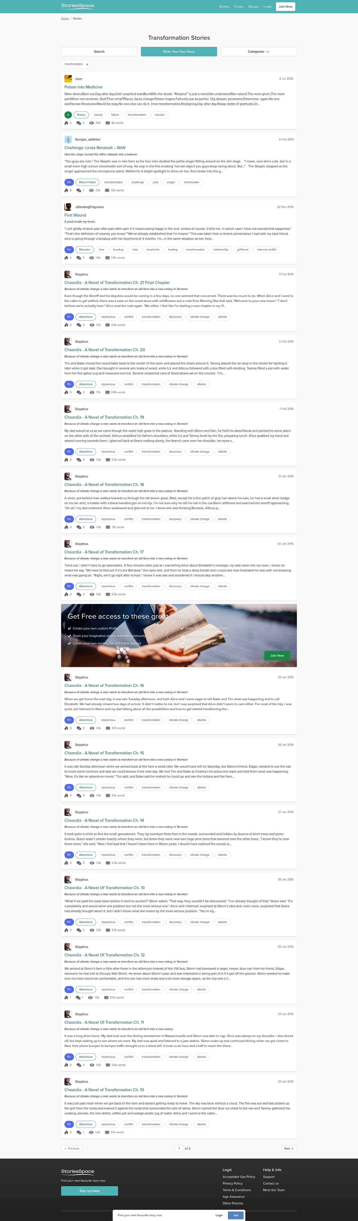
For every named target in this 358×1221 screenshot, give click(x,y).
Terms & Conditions (237, 1190)
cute (155, 182)
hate (135, 249)
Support (269, 1176)
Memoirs (84, 249)
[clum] (68, 79)
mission (160, 115)
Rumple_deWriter (87, 139)
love (101, 249)
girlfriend (242, 249)
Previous (73, 1148)
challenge (138, 182)
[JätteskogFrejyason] (68, 207)
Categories (256, 51)
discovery (175, 317)
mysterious (108, 317)
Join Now (286, 6)
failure (115, 115)
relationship (220, 249)
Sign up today (90, 1190)
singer (171, 182)
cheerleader (191, 182)
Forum (238, 6)
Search (99, 51)
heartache (153, 249)
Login (219, 1215)
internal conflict (267, 249)
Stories (224, 6)
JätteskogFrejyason (89, 207)
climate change (199, 317)
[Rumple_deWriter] (68, 139)
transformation (137, 115)
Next (287, 1148)
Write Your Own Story (179, 51)
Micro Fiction (87, 182)
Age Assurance (234, 1196)
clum (78, 78)
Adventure (86, 317)
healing (173, 249)
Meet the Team (274, 1190)
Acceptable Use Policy (239, 1176)
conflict (128, 317)
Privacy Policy (233, 1183)
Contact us (271, 1183)
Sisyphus (81, 274)
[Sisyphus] (68, 274)
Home (65, 18)
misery (98, 115)
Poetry (81, 115)
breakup (118, 249)
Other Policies (233, 1203)
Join (235, 1215)
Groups (253, 6)
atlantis (222, 317)
